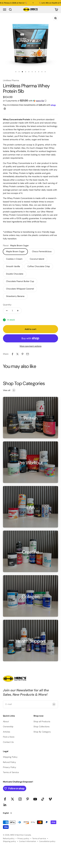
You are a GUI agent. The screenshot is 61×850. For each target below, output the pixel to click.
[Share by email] (27, 354)
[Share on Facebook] (12, 354)
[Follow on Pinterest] (28, 799)
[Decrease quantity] (7, 311)
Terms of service (39, 838)
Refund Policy (9, 762)
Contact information (27, 841)
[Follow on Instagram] (20, 799)
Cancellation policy (47, 841)
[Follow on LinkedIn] (5, 805)
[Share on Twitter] (17, 354)
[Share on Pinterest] (22, 354)
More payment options (30, 346)
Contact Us (8, 742)
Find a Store (8, 736)
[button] (30, 100)
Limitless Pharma (11, 80)
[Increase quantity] (17, 311)
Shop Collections (41, 726)
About (6, 721)
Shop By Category (42, 731)
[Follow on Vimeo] (50, 799)
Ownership (8, 726)
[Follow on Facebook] (5, 799)
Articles (6, 731)
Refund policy (9, 838)
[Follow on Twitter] (13, 799)
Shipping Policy (10, 757)
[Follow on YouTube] (35, 799)
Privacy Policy (9, 767)
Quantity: (7, 304)
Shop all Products (41, 721)
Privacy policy (23, 838)
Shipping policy (9, 841)
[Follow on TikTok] (43, 799)
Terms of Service (11, 772)
